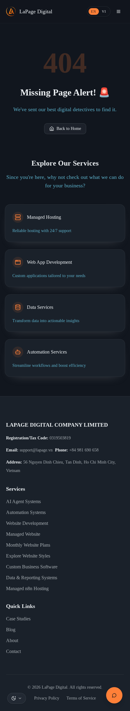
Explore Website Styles (28, 555)
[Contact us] (114, 695)
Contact (13, 651)
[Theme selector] (16, 698)
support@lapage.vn (36, 450)
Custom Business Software (31, 566)
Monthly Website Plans (28, 545)
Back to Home (69, 128)
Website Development (27, 523)
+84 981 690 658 (84, 450)
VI (104, 11)
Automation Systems (26, 512)
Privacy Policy (46, 698)
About (12, 640)
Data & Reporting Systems (31, 577)
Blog (10, 629)
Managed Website (23, 534)
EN (93, 11)
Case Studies (18, 618)
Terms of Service (81, 698)
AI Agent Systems (23, 501)
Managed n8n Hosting (27, 588)
